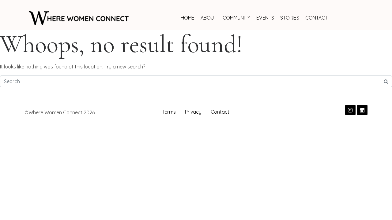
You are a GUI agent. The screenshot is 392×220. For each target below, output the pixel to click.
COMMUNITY (236, 18)
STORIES (289, 18)
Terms (169, 112)
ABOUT (209, 18)
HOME (187, 18)
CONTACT (316, 18)
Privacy (193, 112)
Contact (220, 112)
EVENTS (265, 18)
